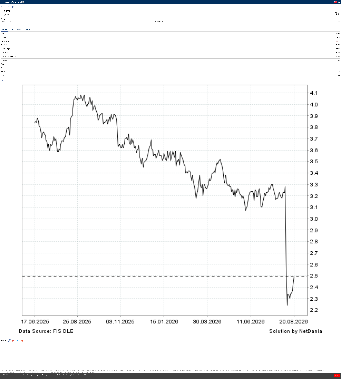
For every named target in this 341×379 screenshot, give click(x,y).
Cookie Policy (61, 375)
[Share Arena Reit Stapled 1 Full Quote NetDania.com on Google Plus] (13, 340)
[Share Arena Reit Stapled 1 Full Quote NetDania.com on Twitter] (17, 340)
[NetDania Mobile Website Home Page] (14, 2)
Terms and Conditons (85, 375)
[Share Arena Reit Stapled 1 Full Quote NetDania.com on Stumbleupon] (21, 340)
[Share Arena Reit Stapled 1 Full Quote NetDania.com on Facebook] (9, 340)
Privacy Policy (70, 375)
